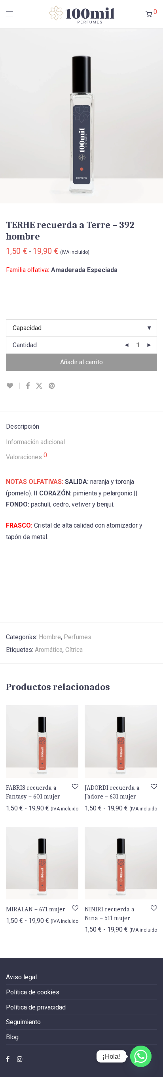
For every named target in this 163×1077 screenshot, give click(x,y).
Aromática (49, 650)
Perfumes (77, 637)
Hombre (50, 637)
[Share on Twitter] (39, 386)
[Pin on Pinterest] (52, 386)
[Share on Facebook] (28, 386)
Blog (12, 1037)
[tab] (81, 427)
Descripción (22, 426)
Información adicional (35, 442)
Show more (17, 808)
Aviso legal (21, 977)
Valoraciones (26, 456)
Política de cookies (32, 992)
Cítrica (74, 650)
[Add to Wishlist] (13, 386)
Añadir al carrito (81, 362)
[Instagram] (20, 1058)
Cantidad (25, 345)
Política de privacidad (36, 1007)
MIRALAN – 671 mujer (35, 909)
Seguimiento (23, 1022)
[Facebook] (7, 1058)
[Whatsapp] (141, 1056)
